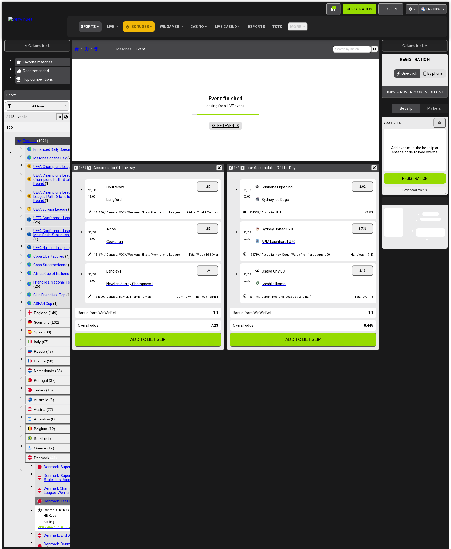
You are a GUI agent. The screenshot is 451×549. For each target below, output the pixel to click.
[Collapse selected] (59, 116)
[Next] (89, 168)
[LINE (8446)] (77, 49)
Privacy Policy (398, 137)
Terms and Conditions (432, 134)
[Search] (374, 49)
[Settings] (412, 9)
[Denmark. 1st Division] (96, 49)
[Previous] (76, 168)
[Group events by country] (66, 116)
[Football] (87, 49)
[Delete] (219, 168)
